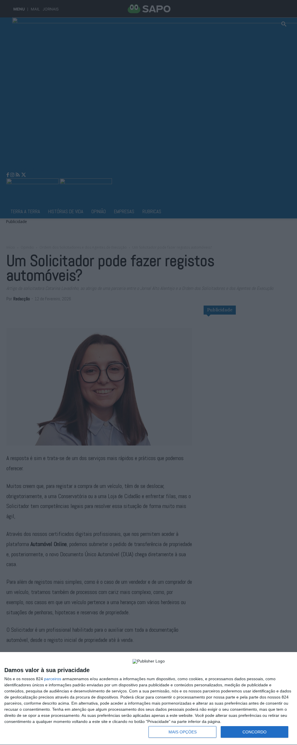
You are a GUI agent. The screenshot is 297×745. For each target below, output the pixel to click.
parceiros (52, 679)
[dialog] (148, 698)
